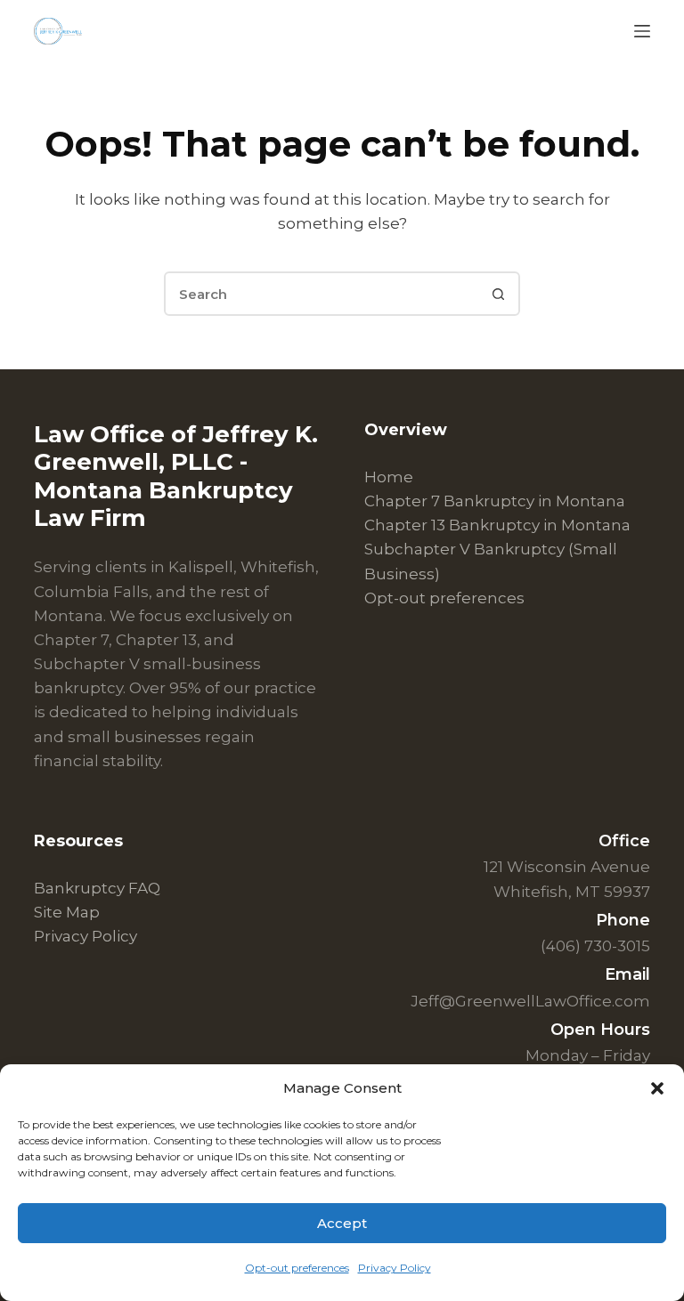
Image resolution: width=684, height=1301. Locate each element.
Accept (342, 1223)
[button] (657, 1088)
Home (388, 477)
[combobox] (321, 293)
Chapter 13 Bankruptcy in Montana (497, 525)
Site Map (67, 912)
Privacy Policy (394, 1267)
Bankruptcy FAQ (97, 888)
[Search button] (497, 293)
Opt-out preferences (297, 1267)
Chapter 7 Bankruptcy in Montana (494, 501)
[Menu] (642, 31)
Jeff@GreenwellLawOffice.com (530, 1001)
